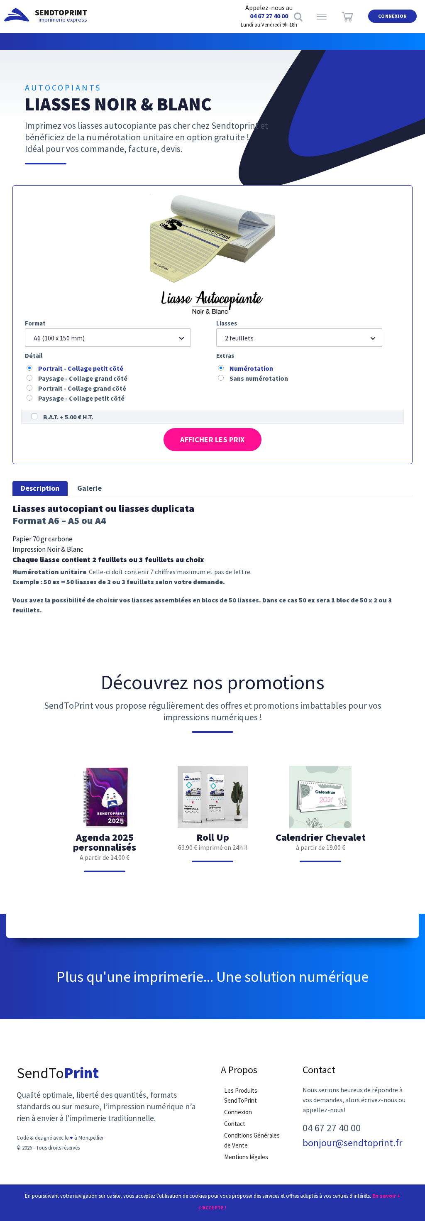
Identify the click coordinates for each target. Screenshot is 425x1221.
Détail (33, 356)
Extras (225, 356)
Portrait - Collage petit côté (80, 368)
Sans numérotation (259, 378)
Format (35, 323)
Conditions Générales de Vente (252, 1140)
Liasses (226, 323)
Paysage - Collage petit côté (81, 398)
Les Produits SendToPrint (240, 1095)
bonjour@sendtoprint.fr (352, 1143)
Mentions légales (246, 1157)
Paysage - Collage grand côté (82, 378)
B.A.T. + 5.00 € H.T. (68, 417)
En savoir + (386, 1195)
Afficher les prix (212, 439)
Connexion (392, 16)
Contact (234, 1124)
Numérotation (251, 368)
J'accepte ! (212, 1207)
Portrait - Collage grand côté (82, 388)
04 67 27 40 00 (269, 16)
